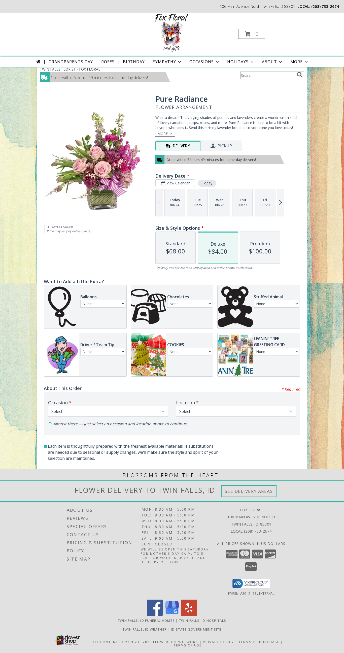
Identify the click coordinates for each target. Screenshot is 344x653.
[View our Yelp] (189, 614)
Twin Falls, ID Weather (145, 629)
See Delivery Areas (249, 491)
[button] (251, 34)
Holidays (237, 61)
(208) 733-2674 (325, 6)
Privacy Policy (218, 642)
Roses (108, 61)
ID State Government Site (196, 629)
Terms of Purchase (259, 642)
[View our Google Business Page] (172, 614)
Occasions (201, 61)
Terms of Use (188, 645)
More (296, 61)
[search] (299, 75)
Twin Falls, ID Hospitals (202, 620)
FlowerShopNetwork (175, 642)
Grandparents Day (71, 61)
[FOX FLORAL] (171, 32)
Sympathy (164, 61)
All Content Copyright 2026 (122, 642)
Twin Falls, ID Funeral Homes (146, 620)
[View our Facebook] (155, 614)
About (269, 61)
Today (207, 183)
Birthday (134, 61)
